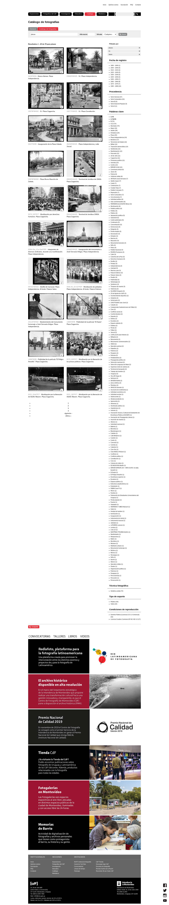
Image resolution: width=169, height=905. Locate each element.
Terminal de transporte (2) (119, 369)
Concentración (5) (116, 224)
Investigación (65, 14)
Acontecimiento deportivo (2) (120, 296)
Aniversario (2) (115, 300)
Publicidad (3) (115, 279)
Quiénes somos (113, 5)
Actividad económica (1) (118, 392)
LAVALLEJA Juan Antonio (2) (120, 335)
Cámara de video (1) (117, 463)
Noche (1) (114, 559)
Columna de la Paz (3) (118, 257)
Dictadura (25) (115, 133)
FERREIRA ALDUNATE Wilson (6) (121, 204)
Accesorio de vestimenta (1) (119, 390)
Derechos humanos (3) (118, 259)
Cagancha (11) (115, 158)
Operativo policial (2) (117, 346)
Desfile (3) (114, 261)
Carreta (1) (114, 445)
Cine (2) (113, 309)
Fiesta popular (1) (116, 500)
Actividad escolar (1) (117, 394)
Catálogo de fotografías (47, 29)
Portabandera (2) (116, 357)
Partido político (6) (116, 208)
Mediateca (102, 14)
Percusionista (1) (116, 575)
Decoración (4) (115, 234)
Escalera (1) (114, 479)
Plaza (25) (114, 135)
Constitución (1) (115, 458)
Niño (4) (113, 245)
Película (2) (114, 355)
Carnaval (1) (114, 442)
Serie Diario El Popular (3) (119, 104)
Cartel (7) (113, 183)
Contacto (138, 5)
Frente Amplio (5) (116, 231)
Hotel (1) (113, 509)
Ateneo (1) (114, 422)
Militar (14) (114, 144)
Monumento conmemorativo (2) (120, 341)
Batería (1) (114, 426)
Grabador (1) (115, 504)
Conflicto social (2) (116, 312)
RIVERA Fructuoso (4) (117, 252)
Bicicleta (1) (114, 429)
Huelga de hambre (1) (117, 511)
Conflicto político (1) (117, 456)
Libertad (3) (114, 268)
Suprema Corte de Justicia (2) (120, 367)
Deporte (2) (114, 316)
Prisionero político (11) (118, 160)
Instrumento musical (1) (118, 520)
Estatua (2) (114, 325)
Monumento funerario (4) (118, 243)
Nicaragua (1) (115, 555)
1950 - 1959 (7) (115, 79)
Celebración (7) (115, 185)
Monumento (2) (115, 339)
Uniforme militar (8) (117, 176)
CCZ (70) (113, 123)
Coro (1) (113, 461)
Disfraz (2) (114, 318)
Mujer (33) (114, 128)
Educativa (78, 14)
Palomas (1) (114, 571)
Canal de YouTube (80, 864)
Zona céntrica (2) (116, 383)
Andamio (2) (114, 298)
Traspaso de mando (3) (118, 286)
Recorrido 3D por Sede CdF (104, 871)
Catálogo (90, 14)
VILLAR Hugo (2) (116, 376)
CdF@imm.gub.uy (39, 896)
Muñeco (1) (114, 550)
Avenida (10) (115, 162)
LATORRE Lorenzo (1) (118, 525)
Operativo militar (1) (117, 564)
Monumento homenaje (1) (119, 548)
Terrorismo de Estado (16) (119, 142)
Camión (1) (114, 438)
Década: (100, 34)
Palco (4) (113, 247)
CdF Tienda (99, 862)
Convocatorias (78, 866)
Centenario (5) (115, 222)
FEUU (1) (113, 491)
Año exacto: (84, 34)
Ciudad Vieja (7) (116, 188)
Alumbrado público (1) (118, 406)
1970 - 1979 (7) (115, 84)
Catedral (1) (114, 447)
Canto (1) (113, 440)
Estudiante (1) (115, 486)
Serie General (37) (116, 97)
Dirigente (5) (114, 229)
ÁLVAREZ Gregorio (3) (118, 291)
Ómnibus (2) (114, 385)
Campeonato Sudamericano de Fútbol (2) (124, 307)
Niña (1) (113, 557)
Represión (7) (115, 192)
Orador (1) (114, 566)
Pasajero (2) (114, 353)
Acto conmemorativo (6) (118, 201)
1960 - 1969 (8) (115, 81)
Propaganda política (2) (118, 360)
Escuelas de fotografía (103, 866)
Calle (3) (113, 254)
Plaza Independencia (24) (119, 137)
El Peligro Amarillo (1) (117, 475)
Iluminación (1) (115, 514)
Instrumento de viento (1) (118, 518)
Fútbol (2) (114, 330)
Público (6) (114, 213)
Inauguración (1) (116, 516)
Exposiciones (34, 14)
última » (68, 416)
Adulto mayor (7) (116, 181)
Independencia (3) (116, 266)
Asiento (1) (114, 410)
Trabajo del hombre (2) (118, 371)
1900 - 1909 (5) (115, 68)
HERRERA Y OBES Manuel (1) (120, 507)
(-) (139, 48)
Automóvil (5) (115, 218)
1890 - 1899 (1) (115, 65)
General (33, 29)
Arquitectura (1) (115, 408)
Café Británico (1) (116, 435)
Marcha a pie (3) (116, 270)
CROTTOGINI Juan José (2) (119, 302)
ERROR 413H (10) (116, 167)
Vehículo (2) (114, 378)
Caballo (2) (114, 305)
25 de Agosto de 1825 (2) (118, 293)
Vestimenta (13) (115, 149)
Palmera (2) (114, 351)
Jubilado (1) (114, 523)
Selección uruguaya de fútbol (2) (121, 364)
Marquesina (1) (115, 536)
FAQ (131, 5)
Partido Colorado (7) (117, 190)
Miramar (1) (114, 543)
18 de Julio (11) (115, 156)
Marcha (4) (114, 238)
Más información (61, 72)
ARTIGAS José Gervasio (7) (119, 179)
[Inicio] (58, 11)
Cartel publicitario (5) (117, 220)
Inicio (104, 5)
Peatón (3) (114, 277)
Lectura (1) (114, 527)
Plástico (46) (114, 601)
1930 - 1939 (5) (115, 74)
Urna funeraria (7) (116, 197)
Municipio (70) (115, 126)
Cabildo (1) (114, 433)
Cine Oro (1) (114, 449)
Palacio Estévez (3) (117, 273)
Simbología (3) (115, 282)
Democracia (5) (115, 227)
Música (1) (114, 553)
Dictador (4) (114, 236)
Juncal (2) (114, 332)
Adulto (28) (114, 130)
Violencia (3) (115, 289)
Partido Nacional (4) (117, 250)
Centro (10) (114, 165)
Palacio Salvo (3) (116, 275)
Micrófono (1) (115, 541)
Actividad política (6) (117, 199)
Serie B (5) (114, 101)
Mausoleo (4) (115, 240)
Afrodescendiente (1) (117, 399)
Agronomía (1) (115, 401)
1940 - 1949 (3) (115, 77)
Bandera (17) (115, 140)
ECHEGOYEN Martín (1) (118, 465)
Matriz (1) (113, 539)
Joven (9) (113, 172)
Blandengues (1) (116, 431)
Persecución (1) (115, 580)
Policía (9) (114, 174)
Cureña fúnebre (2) (117, 314)
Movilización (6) (115, 206)
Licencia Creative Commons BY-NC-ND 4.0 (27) (126, 619)
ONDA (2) (114, 344)
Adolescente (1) (115, 396)
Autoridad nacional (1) (118, 424)
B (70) (112, 121)
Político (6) (114, 211)
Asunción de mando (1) (118, 419)
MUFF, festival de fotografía (82, 862)
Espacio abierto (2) (116, 323)
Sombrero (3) (115, 284)
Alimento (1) (114, 403)
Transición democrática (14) (119, 146)
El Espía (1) (114, 472)
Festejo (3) (114, 263)
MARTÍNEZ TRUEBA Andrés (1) (120, 532)
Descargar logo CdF (102, 864)
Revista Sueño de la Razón (104, 869)
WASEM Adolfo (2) (116, 380)
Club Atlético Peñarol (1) (118, 452)
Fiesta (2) (113, 328)
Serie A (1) (114, 106)
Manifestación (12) (116, 151)
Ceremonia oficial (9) (117, 169)
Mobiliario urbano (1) (117, 546)
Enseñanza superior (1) (118, 477)
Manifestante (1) (116, 534)
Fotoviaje (77, 871)
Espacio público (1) (117, 481)
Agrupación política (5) (118, 215)
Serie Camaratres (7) (117, 195)
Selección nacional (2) (118, 362)
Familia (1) (114, 493)
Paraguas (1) (115, 573)
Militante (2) (114, 337)
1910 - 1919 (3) (115, 70)
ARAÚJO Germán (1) (117, 387)
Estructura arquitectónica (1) (119, 484)
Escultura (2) (115, 321)
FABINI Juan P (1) (116, 488)
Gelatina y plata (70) (117, 591)
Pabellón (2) (114, 348)
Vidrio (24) (114, 604)
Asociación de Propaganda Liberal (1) (122, 417)
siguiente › (68, 413)
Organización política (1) (118, 569)
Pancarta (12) (115, 153)
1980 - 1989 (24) (116, 86)
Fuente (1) (114, 502)
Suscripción (124, 5)
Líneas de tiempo (79, 869)
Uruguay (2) (114, 374)
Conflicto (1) (114, 454)
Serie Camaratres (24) (118, 99)
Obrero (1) (114, 562)
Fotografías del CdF (50, 14)
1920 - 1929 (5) (115, 72)
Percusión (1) (115, 578)
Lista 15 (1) (114, 530)
